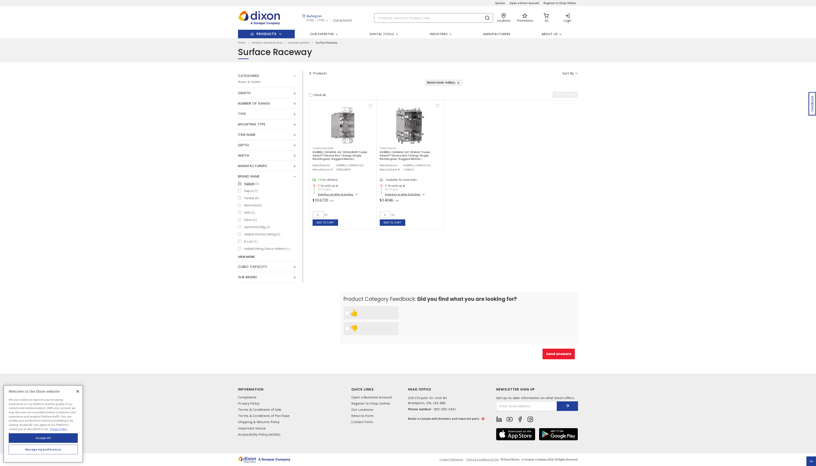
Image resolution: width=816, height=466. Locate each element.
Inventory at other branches (336, 194)
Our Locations (362, 410)
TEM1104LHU (388, 148)
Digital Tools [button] (382, 34)
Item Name (247, 134)
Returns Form (362, 416)
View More (246, 257)
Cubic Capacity (252, 266)
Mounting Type (251, 124)
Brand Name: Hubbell (441, 82)
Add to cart (325, 222)
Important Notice (252, 428)
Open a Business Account (371, 397)
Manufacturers (497, 34)
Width (243, 155)
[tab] (267, 75)
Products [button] (266, 34)
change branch (342, 20)
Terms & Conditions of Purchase (264, 416)
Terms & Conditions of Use (482, 459)
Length (244, 93)
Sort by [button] (568, 73)
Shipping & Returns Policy (259, 422)
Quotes (500, 3)
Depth (243, 145)
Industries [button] (439, 34)
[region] (43, 424)
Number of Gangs (254, 103)
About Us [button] (550, 34)
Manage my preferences (43, 449)
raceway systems (299, 42)
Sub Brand (247, 277)
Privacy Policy (249, 403)
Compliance (247, 397)
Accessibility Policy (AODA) (259, 434)
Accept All (43, 438)
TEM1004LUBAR (323, 148)
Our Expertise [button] (322, 34)
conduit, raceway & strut (267, 42)
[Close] (77, 391)
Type (242, 114)
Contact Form (362, 422)
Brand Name (249, 176)
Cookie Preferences (451, 459)
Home (242, 42)
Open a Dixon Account (524, 3)
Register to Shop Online (560, 3)
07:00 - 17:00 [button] (315, 20)
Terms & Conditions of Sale (260, 410)
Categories (248, 76)
